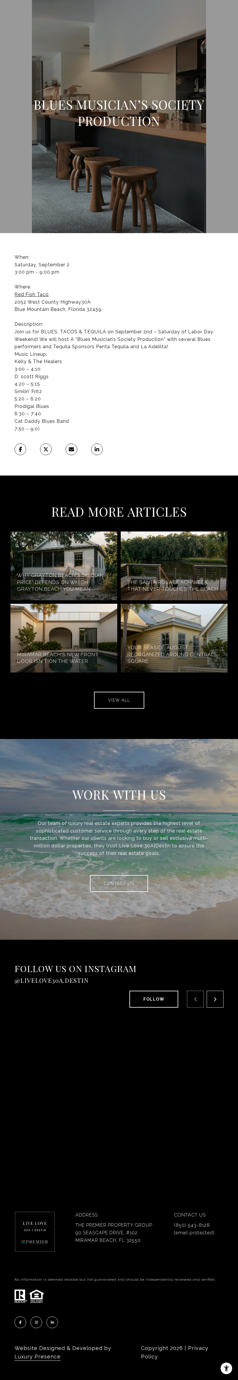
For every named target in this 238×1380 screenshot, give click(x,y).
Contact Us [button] (119, 883)
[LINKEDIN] (52, 1322)
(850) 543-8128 (192, 1225)
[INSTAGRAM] (36, 1322)
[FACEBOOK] (20, 1322)
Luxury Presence (38, 1356)
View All (119, 700)
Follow (153, 999)
